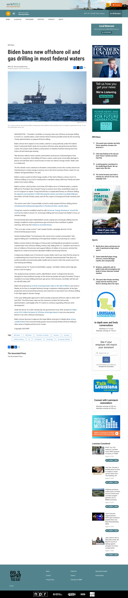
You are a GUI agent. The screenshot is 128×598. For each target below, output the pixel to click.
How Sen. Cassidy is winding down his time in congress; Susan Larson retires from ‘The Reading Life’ (112, 472)
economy (66, 335)
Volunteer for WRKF (76, 579)
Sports (95, 240)
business (56, 335)
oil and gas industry (64, 339)
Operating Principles (101, 571)
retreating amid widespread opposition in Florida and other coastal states (41, 206)
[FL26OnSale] (106, 61)
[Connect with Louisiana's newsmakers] (106, 385)
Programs (30, 19)
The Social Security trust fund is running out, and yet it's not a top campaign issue (107, 177)
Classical (18, 19)
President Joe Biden (42, 335)
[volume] (13, 13)
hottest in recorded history (42, 225)
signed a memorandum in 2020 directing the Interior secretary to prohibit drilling (46, 194)
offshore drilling (19, 339)
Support (41, 19)
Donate (117, 5)
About (61, 19)
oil (29, 339)
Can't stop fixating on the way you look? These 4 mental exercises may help (107, 156)
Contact (51, 19)
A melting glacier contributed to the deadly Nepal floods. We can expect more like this (107, 166)
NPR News (11, 45)
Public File (73, 571)
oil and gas (49, 339)
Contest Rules (99, 575)
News (8, 19)
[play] (8, 14)
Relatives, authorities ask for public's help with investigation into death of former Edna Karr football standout (108, 270)
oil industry (38, 339)
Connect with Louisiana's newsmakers (106, 401)
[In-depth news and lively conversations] (106, 304)
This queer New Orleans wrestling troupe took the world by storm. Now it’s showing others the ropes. (107, 282)
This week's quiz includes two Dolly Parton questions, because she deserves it (108, 145)
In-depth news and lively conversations (106, 324)
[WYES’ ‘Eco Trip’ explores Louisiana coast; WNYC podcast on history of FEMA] (98, 450)
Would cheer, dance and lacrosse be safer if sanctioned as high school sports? (108, 248)
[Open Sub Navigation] (11, 19)
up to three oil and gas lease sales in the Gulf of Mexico (50, 286)
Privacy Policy (50, 579)
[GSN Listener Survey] (106, 93)
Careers (73, 575)
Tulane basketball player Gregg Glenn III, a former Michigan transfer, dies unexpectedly (106, 259)
